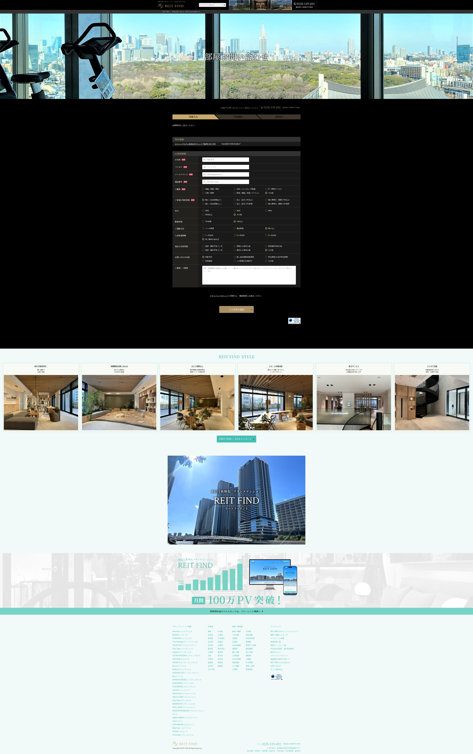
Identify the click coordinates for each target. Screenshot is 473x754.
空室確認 (208, 261)
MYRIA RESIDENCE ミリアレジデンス (186, 680)
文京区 (210, 645)
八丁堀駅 (235, 666)
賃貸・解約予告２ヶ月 (213, 250)
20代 (207, 211)
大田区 (210, 652)
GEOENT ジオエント (180, 731)
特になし (271, 228)
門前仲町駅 (250, 638)
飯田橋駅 (249, 649)
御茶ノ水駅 (250, 666)
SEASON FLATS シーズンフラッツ (185, 673)
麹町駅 (248, 656)
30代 (238, 211)
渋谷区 (210, 635)
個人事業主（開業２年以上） (279, 200)
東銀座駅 (235, 662)
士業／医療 (209, 193)
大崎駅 (248, 659)
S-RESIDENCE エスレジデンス (183, 687)
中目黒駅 (249, 662)
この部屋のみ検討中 (244, 261)
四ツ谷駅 (249, 652)
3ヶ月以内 (272, 235)
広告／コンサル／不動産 (246, 189)
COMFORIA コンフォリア (182, 638)
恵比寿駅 (249, 635)
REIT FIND (166, 12)
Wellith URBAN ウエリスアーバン (185, 718)
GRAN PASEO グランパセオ (183, 683)
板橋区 (210, 662)
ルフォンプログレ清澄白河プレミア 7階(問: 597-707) (195, 144)
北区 (209, 656)
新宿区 (210, 638)
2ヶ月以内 (241, 235)
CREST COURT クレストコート (184, 697)
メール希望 (209, 228)
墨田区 (210, 649)
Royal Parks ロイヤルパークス (184, 694)
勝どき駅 (235, 652)
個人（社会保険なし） (213, 204)
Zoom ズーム (177, 721)
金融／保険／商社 (212, 189)
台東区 (220, 645)
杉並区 (220, 659)
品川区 (210, 642)
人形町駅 (235, 656)
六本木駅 (235, 635)
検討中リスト (275, 652)
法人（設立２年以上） (245, 200)
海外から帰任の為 (243, 250)
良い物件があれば (212, 239)
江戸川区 (211, 669)
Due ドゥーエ (177, 676)
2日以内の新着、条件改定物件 (282, 649)
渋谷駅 (248, 631)
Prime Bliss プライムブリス (183, 735)
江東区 (220, 635)
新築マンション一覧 (278, 645)
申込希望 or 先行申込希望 (278, 257)
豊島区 (220, 652)
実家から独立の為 (243, 246)
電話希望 (240, 228)
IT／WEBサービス (275, 189)
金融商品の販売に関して (279, 659)
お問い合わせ (275, 666)
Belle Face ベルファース (181, 728)
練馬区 (220, 662)
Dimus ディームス (179, 666)
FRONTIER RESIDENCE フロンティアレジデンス (188, 712)
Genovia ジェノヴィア (180, 690)
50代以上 (208, 215)
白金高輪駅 (236, 645)
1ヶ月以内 (209, 235)
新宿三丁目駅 (251, 645)
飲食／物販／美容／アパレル (248, 193)
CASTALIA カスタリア (181, 659)
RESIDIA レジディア (180, 635)
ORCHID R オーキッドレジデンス (185, 662)
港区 (209, 631)
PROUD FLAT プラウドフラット (184, 645)
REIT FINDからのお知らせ (280, 662)
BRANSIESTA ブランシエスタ (183, 704)
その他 (270, 193)
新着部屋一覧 (275, 642)
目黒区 (220, 642)
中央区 (220, 631)
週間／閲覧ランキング (279, 635)
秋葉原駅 (249, 669)
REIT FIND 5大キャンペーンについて (284, 631)
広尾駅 (234, 642)
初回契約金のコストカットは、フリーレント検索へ (235, 611)
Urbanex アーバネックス (181, 652)
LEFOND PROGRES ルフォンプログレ (186, 656)
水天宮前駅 (236, 659)
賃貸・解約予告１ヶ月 (213, 246)
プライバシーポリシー (219, 296)
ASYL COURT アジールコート (183, 707)
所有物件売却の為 (275, 246)
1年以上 (240, 221)
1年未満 (208, 221)
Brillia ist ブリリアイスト (181, 669)
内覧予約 (208, 257)
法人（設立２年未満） (245, 204)
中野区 (210, 659)
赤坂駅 (234, 638)
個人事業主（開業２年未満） (279, 204)
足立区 (210, 666)
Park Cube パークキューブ (182, 649)
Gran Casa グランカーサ (181, 700)
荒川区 (220, 656)
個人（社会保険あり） (213, 200)
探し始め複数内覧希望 (245, 257)
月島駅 (234, 669)
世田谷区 (221, 649)
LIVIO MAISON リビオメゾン (183, 725)
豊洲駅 (248, 642)
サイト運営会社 (276, 669)
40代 (270, 211)
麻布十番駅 (236, 631)
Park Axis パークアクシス (182, 631)
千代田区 (221, 638)
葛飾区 (220, 666)
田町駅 (234, 649)
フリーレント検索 (277, 638)
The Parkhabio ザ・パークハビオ (185, 642)
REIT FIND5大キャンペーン (235, 438)
